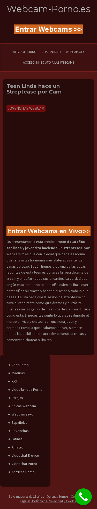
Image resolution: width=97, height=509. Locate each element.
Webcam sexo (22, 414)
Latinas (17, 439)
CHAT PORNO (51, 52)
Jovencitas (20, 430)
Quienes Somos (57, 496)
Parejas (17, 397)
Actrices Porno (23, 472)
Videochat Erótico (25, 455)
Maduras (18, 373)
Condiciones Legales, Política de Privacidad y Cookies (54, 499)
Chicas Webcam (24, 406)
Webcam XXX (75, 52)
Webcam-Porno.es (49, 8)
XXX (14, 381)
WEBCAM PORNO (24, 52)
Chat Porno (20, 364)
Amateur (18, 447)
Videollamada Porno (27, 389)
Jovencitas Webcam (26, 108)
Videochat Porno (24, 463)
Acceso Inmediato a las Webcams (48, 62)
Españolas (19, 422)
